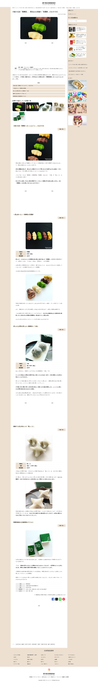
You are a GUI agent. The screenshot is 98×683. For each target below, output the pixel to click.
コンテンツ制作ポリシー (51, 676)
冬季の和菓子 (34, 644)
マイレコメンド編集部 (28, 67)
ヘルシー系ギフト (44, 663)
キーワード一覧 (16, 663)
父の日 (15, 657)
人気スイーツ (43, 654)
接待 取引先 (53, 644)
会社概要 (67, 676)
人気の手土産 (18, 644)
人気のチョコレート (71, 657)
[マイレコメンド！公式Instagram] (49, 670)
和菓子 (39, 644)
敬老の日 (28, 663)
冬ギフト (56, 661)
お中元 (42, 659)
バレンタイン (43, 657)
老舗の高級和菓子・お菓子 (32, 654)
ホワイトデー (57, 657)
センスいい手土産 (17, 654)
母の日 (28, 657)
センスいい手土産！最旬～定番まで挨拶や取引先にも (25, 7)
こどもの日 (70, 659)
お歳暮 (56, 659)
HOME (13, 7)
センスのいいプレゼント (59, 654)
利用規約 (31, 676)
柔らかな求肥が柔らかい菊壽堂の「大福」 (21, 90)
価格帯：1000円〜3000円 (26, 644)
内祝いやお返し (30, 659)
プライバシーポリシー (37, 676)
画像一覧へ (61, 129)
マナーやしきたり (71, 654)
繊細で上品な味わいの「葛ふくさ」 (20, 93)
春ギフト (15, 661)
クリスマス (16, 659)
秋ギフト (42, 661)
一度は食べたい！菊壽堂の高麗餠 (19, 88)
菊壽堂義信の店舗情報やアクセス (19, 96)
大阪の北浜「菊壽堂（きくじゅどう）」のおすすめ (23, 85)
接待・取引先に (71, 663)
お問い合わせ (44, 676)
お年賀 (69, 661)
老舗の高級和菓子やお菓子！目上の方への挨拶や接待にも (46, 7)
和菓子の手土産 (44, 644)
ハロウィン (57, 663)
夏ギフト (28, 661)
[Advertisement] (26, 53)
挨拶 (49, 644)
